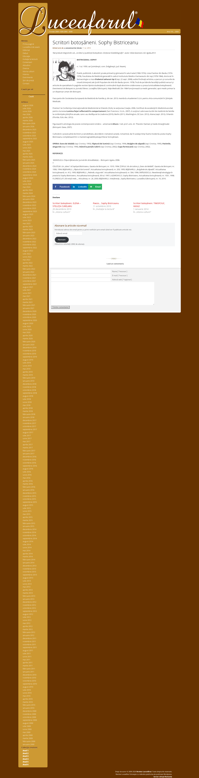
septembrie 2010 (30, 683)
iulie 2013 (27, 580)
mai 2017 (26, 441)
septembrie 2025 (30, 138)
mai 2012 (26, 623)
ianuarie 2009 (28, 744)
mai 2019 (26, 368)
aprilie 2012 (27, 626)
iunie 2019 (27, 365)
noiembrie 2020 (29, 314)
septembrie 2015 (30, 502)
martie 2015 (28, 520)
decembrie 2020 (29, 311)
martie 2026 (28, 120)
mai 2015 (26, 514)
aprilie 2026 (27, 117)
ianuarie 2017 (28, 453)
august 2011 (28, 650)
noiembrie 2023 (29, 205)
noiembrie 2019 (29, 350)
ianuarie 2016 (28, 490)
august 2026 (28, 105)
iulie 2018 (27, 399)
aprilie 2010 (27, 699)
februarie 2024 (29, 196)
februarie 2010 (29, 705)
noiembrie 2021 (29, 278)
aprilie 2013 (27, 590)
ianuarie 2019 (28, 381)
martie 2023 (28, 229)
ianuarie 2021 (28, 308)
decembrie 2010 (29, 674)
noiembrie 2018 (29, 387)
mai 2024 (26, 187)
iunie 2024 (27, 184)
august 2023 (28, 214)
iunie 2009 (27, 729)
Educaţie (26, 56)
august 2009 (28, 723)
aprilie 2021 (27, 299)
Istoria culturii (28, 71)
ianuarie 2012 (28, 635)
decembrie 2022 (29, 238)
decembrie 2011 (29, 638)
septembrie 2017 (30, 429)
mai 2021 (26, 296)
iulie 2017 (27, 435)
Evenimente (28, 77)
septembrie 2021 (30, 284)
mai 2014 (26, 550)
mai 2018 (26, 405)
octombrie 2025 (29, 135)
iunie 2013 (27, 584)
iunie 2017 (27, 438)
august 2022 (28, 250)
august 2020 (28, 323)
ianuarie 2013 (28, 599)
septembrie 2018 (30, 393)
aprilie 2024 (27, 190)
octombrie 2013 (29, 571)
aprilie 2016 (27, 481)
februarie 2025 (29, 159)
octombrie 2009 (29, 717)
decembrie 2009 (29, 711)
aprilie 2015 (27, 517)
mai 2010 (26, 696)
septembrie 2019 (30, 356)
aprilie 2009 (27, 735)
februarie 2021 (29, 305)
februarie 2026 (29, 123)
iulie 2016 (27, 471)
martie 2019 (28, 375)
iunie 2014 (27, 547)
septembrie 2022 (30, 247)
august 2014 (28, 541)
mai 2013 (26, 586)
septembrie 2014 (30, 538)
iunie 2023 (27, 220)
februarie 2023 (29, 232)
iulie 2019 (27, 362)
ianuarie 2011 (28, 671)
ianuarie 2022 (28, 272)
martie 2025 (28, 156)
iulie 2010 (27, 690)
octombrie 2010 (29, 680)
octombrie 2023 (29, 208)
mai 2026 (26, 114)
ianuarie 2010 (28, 708)
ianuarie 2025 (28, 163)
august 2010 (28, 687)
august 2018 (28, 396)
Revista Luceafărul (143, 771)
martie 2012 (28, 629)
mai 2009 (26, 732)
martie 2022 (28, 265)
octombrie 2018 (29, 390)
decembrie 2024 (29, 166)
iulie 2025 (27, 144)
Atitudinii (26, 65)
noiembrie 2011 (29, 641)
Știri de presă (28, 80)
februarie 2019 (29, 377)
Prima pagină (28, 44)
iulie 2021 (27, 290)
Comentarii (27, 62)
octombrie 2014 (29, 535)
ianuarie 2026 (28, 126)
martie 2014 (28, 556)
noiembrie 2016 (29, 459)
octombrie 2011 (29, 644)
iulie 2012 (27, 617)
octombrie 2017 (29, 426)
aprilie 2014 (27, 553)
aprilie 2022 (27, 262)
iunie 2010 (27, 692)
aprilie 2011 (27, 662)
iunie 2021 (27, 293)
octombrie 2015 (29, 499)
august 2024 (28, 178)
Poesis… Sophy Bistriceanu (106, 203)
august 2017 (28, 432)
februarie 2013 (29, 596)
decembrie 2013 (29, 565)
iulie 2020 (27, 326)
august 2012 (28, 614)
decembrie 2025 (29, 129)
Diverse (26, 68)
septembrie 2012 (30, 611)
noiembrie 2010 (29, 677)
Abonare (62, 240)
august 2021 (28, 287)
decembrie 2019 (29, 347)
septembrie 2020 (30, 320)
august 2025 (28, 141)
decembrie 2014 (29, 529)
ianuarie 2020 (28, 344)
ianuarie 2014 (28, 562)
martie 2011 (28, 665)
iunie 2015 (27, 511)
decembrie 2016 (29, 456)
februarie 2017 (29, 450)
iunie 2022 (27, 256)
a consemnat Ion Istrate (73, 48)
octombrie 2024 (29, 172)
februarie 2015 (29, 523)
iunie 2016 (27, 474)
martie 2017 (28, 447)
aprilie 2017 (27, 444)
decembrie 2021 (29, 275)
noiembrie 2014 (29, 532)
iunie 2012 (27, 620)
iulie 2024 (27, 181)
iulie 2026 (27, 108)
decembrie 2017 (29, 420)
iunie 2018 (27, 402)
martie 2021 (28, 302)
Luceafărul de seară (31, 47)
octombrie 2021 (29, 281)
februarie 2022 (29, 269)
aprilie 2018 (27, 408)
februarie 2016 (29, 487)
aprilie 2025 (27, 153)
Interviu (26, 74)
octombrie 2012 (29, 608)
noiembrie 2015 (29, 496)
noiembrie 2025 (29, 132)
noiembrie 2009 (29, 714)
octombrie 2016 (29, 462)
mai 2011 (26, 659)
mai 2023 (26, 223)
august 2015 (28, 505)
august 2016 (28, 468)
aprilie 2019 (27, 372)
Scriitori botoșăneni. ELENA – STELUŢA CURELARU (67, 205)
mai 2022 (26, 259)
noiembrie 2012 (29, 605)
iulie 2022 (27, 253)
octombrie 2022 (29, 244)
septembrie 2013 (30, 574)
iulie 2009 (27, 726)
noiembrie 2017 (29, 423)
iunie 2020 (27, 329)
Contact (26, 83)
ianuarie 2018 (28, 417)
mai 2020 (26, 332)
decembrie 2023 (29, 202)
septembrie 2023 (30, 211)
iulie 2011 (27, 653)
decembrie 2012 (29, 602)
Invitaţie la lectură (30, 59)
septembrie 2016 (30, 465)
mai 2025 (26, 150)
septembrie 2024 (30, 175)
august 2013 (28, 577)
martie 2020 (28, 338)
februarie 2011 (29, 668)
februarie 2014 (29, 559)
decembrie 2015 (29, 493)
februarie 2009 (29, 741)
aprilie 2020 (27, 335)
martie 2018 (28, 411)
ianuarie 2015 (28, 526)
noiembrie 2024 (29, 168)
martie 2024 (28, 193)
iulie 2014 (27, 544)
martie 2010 (28, 702)
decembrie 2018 (29, 384)
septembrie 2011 (30, 647)
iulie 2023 (27, 217)
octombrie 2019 (29, 353)
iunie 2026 (27, 111)
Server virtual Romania (163, 777)
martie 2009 (28, 738)
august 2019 (28, 359)
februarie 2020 (29, 341)
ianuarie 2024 (28, 199)
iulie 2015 (27, 508)
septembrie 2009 (30, 720)
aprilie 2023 (27, 226)
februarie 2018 (29, 414)
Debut (25, 53)
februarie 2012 (29, 632)
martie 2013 (28, 593)
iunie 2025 (27, 147)
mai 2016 (26, 478)
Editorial (26, 50)
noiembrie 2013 (29, 568)
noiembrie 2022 (29, 241)
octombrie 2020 (29, 317)
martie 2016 (28, 483)
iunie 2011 (27, 656)
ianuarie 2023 (28, 235)
